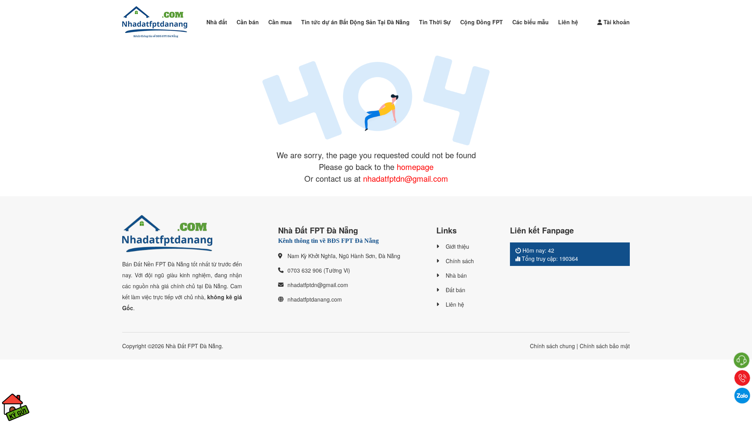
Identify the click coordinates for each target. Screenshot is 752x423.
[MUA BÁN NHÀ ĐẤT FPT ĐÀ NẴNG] (154, 22)
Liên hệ (568, 22)
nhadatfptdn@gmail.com (405, 178)
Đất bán (455, 290)
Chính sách (460, 261)
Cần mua (280, 22)
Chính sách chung (552, 346)
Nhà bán (456, 275)
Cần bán (248, 22)
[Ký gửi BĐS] (15, 407)
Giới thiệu (457, 246)
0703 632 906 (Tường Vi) (318, 270)
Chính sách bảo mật (605, 346)
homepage (415, 166)
